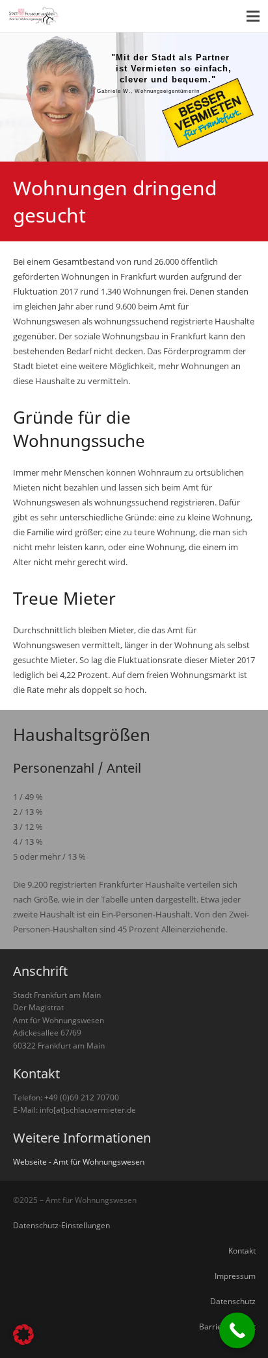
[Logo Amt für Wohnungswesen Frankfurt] (34, 16)
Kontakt (242, 1250)
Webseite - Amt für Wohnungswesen (78, 1161)
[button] (23, 1334)
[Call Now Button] (237, 1330)
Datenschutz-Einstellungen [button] (61, 1225)
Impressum (235, 1275)
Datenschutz (233, 1301)
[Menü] (253, 16)
